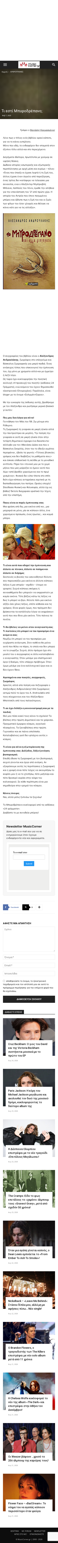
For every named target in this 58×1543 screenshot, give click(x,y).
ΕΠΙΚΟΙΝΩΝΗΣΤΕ (37, 1534)
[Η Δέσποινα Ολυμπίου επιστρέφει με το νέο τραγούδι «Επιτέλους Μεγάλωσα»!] (29, 1138)
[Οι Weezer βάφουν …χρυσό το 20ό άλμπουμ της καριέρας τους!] (29, 1442)
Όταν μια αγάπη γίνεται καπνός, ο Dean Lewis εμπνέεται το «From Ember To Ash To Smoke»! (29, 1254)
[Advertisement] (29, 30)
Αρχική (4, 71)
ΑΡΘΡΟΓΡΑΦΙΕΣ (16, 71)
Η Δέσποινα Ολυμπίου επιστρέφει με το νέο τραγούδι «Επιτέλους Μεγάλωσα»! (27, 1152)
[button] (5, 65)
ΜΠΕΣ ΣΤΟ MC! (20, 1534)
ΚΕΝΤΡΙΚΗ (15, 1531)
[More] (39, 907)
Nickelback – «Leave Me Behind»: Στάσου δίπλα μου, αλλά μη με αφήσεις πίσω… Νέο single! (28, 1304)
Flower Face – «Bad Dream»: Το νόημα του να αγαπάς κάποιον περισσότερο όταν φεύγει (27, 1507)
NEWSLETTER (39, 1531)
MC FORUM (26, 1531)
